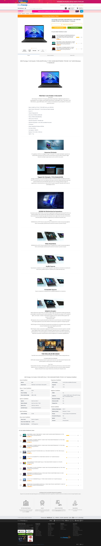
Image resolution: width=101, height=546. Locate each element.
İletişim (74, 524)
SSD (67, 61)
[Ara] (66, 8)
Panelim (61, 526)
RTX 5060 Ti (50, 527)
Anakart (37, 528)
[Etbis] (30, 538)
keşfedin (27, 511)
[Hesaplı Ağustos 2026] (50, 1)
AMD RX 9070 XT (51, 529)
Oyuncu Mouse (38, 533)
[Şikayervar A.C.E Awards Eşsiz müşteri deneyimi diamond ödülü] (22, 538)
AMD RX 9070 (50, 530)
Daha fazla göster (39, 535)
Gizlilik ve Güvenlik (76, 528)
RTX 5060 (49, 526)
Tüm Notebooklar (74, 27)
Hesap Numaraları (76, 529)
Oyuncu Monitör (38, 534)
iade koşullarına (58, 510)
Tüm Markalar (75, 531)
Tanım (28, 55)
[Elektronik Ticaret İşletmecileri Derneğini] (77, 520)
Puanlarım (62, 527)
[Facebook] (77, 544)
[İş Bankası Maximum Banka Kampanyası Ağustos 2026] (50, 11)
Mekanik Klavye (38, 531)
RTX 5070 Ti (50, 532)
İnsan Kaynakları (76, 527)
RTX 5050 (49, 524)
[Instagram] (78, 544)
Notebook (37, 526)
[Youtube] (80, 544)
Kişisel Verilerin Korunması (78, 530)
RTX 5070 (49, 531)
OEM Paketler (38, 524)
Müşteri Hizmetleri (63, 524)
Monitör (37, 527)
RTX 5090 (49, 534)
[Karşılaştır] (80, 435)
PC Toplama (69, 5)
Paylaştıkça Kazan (63, 5)
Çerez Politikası (75, 533)
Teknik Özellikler (50, 55)
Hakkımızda (75, 526)
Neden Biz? (72, 55)
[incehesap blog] (65, 534)
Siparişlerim (75, 5)
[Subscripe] (32, 528)
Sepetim (61, 528)
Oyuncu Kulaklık (38, 532)
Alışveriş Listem (63, 529)
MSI (52, 19)
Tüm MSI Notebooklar (59, 27)
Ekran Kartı (37, 530)
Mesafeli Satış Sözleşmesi (77, 534)
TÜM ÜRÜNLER (21, 8)
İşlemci (37, 529)
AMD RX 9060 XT (51, 528)
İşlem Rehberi (75, 532)
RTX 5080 (49, 533)
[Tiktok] (82, 544)
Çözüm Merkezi (80, 5)
